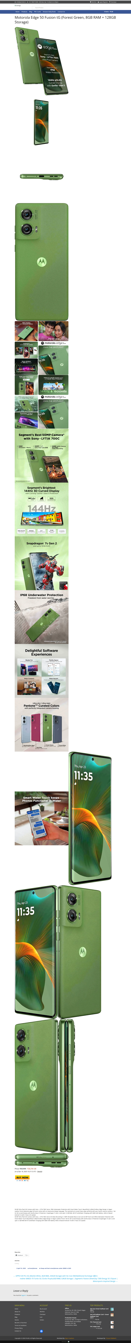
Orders (42, 1320)
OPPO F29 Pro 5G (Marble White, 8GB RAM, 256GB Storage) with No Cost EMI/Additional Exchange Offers (55, 1276)
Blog (30, 12)
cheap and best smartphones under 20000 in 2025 (55, 1268)
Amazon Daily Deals (49, 12)
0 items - (108, 11)
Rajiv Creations (69, 1338)
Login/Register (103, 2)
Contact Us (61, 12)
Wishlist (94, 2)
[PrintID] (22, 5)
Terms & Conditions (20, 1325)
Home (17, 12)
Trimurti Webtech (111, 1338)
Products (24, 12)
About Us (17, 1311)
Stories (17, 1320)
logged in (24, 1295)
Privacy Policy (19, 1328)
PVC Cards (37, 12)
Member (65, 1341)
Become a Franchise (21, 1322)
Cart (41, 1317)
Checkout (113, 2)
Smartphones (33, 1268)
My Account (43, 1309)
